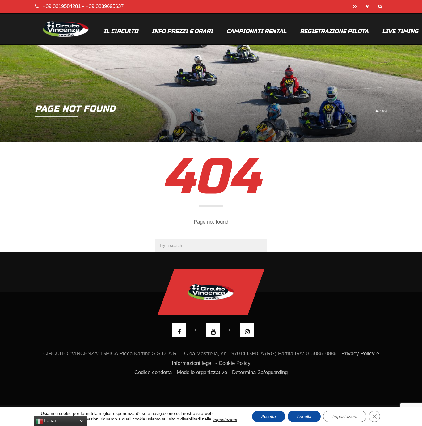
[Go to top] (211, 292)
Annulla (304, 416)
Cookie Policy (235, 363)
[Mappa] (367, 6)
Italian (50, 420)
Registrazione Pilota (334, 31)
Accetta (268, 416)
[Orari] (354, 6)
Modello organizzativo (202, 372)
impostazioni (225, 419)
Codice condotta (153, 372)
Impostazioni (344, 416)
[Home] (66, 29)
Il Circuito (120, 31)
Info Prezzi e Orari (182, 31)
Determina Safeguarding (260, 372)
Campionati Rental (256, 31)
